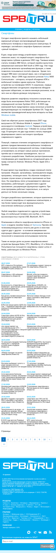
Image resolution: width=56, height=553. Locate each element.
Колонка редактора (17, 505)
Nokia (46, 77)
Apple (3, 225)
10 (44, 439)
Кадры (15, 520)
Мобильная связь (18, 514)
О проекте (6, 474)
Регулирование (25, 520)
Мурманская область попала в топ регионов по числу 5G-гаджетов (38, 328)
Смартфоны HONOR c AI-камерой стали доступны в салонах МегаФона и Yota (37, 286)
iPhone (43, 123)
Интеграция (24, 516)
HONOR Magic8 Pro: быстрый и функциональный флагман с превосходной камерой (39, 343)
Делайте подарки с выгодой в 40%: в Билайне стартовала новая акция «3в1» (12, 400)
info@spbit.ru (7, 494)
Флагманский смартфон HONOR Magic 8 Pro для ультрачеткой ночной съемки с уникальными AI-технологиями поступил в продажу (13, 390)
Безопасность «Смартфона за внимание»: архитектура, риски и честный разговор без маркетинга (14, 287)
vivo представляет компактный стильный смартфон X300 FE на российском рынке (39, 375)
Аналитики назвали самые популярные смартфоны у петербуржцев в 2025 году (37, 411)
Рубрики (18, 29)
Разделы (27, 29)
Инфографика (8, 508)
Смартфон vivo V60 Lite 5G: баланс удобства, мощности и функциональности (38, 400)
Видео (36, 507)
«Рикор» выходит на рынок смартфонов (11, 353)
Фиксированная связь (10, 516)
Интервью (23, 503)
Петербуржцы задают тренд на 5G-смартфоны (39, 266)
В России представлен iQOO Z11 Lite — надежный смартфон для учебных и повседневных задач (13, 306)
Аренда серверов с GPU (11, 527)
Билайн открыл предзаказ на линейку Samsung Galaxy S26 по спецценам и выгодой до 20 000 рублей (39, 355)
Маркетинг (15, 518)
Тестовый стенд (8, 507)
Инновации (44, 520)
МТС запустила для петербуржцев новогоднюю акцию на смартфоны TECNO (38, 421)
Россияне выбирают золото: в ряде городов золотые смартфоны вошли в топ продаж (14, 365)
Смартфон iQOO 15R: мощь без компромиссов (39, 306)
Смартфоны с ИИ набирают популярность (12, 275)
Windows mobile (8, 115)
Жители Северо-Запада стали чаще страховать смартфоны (38, 296)
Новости (6, 503)
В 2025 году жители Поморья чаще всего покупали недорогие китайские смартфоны (13, 421)
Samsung (37, 225)
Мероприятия (34, 503)
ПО (47, 518)
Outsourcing (7, 520)
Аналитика (14, 503)
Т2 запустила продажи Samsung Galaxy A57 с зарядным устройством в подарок (13, 343)
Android (28, 126)
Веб (43, 516)
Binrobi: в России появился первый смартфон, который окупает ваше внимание (37, 276)
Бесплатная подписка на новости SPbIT (20, 537)
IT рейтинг (29, 505)
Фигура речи (20, 507)
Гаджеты (6, 522)
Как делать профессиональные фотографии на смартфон (13, 296)
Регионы (36, 29)
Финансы (35, 520)
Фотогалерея (45, 507)
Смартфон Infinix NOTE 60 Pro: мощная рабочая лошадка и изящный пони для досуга (13, 317)
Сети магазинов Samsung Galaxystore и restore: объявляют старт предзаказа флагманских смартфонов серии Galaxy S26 (14, 376)
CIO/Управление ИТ (33, 514)
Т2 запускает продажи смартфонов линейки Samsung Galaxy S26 (39, 365)
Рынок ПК (6, 518)
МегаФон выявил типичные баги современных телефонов (39, 316)
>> (4, 444)
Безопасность (35, 516)
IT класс (6, 505)
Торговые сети (26, 518)
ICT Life (37, 505)
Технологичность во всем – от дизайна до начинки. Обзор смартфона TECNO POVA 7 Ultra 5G (13, 412)
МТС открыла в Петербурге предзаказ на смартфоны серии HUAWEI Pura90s (13, 267)
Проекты (44, 503)
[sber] (28, 5)
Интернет (6, 514)
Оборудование (38, 518)
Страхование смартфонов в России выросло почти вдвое (38, 387)
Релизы (29, 507)
